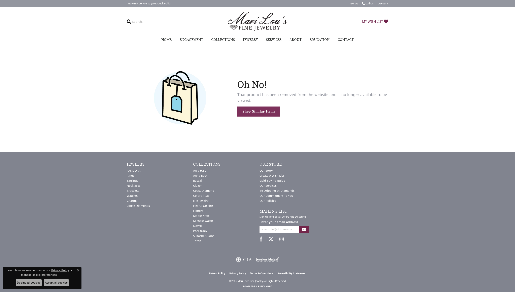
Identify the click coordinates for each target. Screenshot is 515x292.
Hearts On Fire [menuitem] (203, 206)
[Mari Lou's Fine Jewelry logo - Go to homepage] (257, 21)
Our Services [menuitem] (268, 185)
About (295, 40)
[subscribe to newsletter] (304, 229)
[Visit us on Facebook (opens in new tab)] (261, 239)
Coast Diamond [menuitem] (203, 191)
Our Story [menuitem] (266, 170)
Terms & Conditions (261, 273)
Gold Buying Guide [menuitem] (272, 180)
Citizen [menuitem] (197, 185)
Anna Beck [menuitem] (200, 175)
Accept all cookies (56, 282)
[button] (383, 3)
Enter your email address (279, 222)
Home (166, 40)
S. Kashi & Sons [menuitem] (203, 236)
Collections (223, 40)
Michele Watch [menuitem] (203, 221)
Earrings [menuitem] (132, 180)
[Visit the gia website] (244, 260)
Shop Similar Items (258, 111)
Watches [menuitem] (132, 196)
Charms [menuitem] (132, 201)
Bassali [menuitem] (198, 180)
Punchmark (265, 286)
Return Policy (217, 273)
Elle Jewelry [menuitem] (200, 201)
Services (273, 40)
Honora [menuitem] (198, 211)
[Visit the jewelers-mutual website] (267, 260)
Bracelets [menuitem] (133, 191)
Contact (346, 40)
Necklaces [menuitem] (133, 185)
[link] (149, 3)
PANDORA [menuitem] (133, 170)
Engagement (191, 40)
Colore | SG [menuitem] (201, 196)
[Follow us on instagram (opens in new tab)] (281, 239)
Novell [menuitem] (197, 226)
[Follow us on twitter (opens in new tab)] (271, 239)
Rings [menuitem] (130, 175)
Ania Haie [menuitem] (199, 170)
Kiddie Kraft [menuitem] (201, 216)
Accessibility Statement (291, 273)
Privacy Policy (237, 273)
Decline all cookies (28, 282)
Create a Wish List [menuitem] (272, 175)
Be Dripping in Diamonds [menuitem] (277, 191)
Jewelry (250, 40)
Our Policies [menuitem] (268, 201)
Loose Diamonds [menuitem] (138, 206)
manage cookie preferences (39, 274)
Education (320, 40)
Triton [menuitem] (197, 241)
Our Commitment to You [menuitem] (276, 196)
